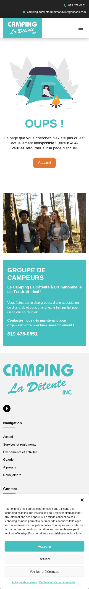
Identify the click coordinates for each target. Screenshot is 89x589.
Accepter (44, 546)
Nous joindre (12, 475)
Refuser (44, 559)
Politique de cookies (24, 582)
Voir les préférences (44, 571)
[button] (82, 500)
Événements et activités (20, 452)
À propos (9, 467)
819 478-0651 (77, 5)
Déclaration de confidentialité (57, 582)
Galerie (8, 459)
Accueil (44, 162)
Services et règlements (19, 444)
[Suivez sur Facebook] (6, 408)
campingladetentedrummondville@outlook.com (56, 12)
